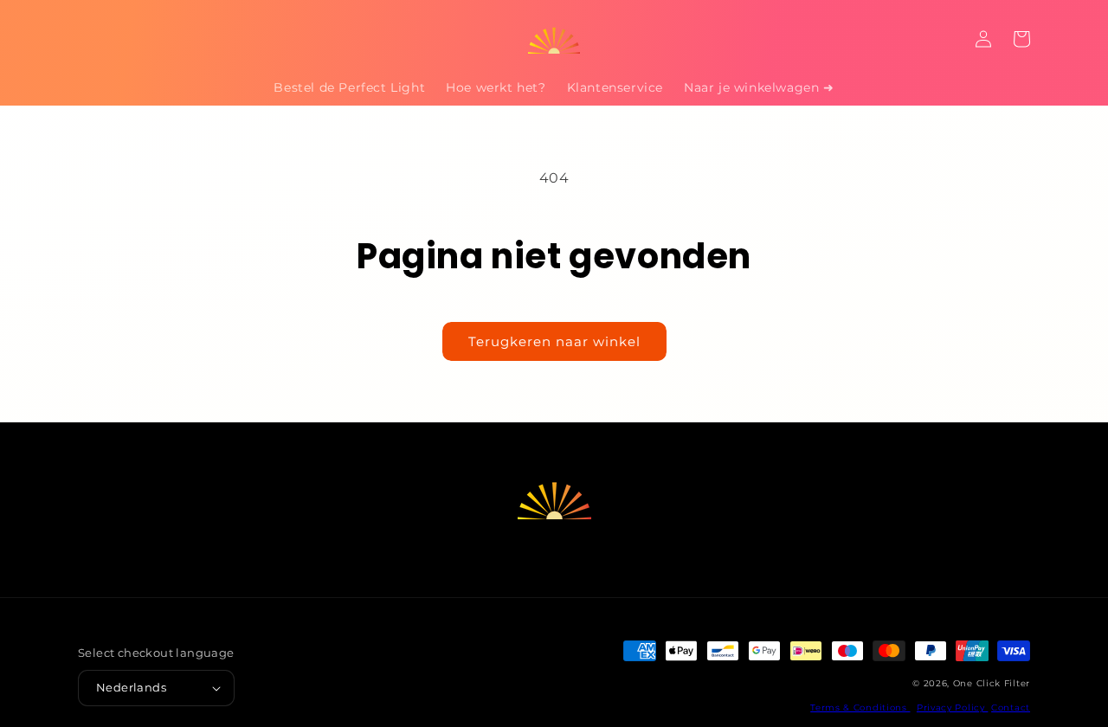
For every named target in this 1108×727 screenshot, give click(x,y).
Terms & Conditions (860, 707)
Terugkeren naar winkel (554, 341)
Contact (1010, 707)
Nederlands (131, 687)
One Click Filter (991, 683)
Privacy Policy (953, 707)
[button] (97, 39)
